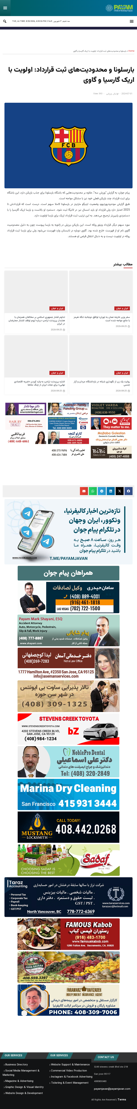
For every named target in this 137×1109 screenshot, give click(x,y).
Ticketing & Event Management (69, 1083)
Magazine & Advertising (19, 1081)
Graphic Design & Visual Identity (24, 1087)
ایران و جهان (122, 308)
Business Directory (16, 1065)
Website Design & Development (24, 1093)
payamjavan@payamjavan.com (112, 1089)
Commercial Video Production (69, 1071)
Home (131, 51)
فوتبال (115, 93)
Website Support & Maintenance (70, 1065)
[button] (129, 491)
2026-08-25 (121, 326)
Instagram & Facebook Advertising (71, 1077)
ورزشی (109, 93)
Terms (122, 1100)
